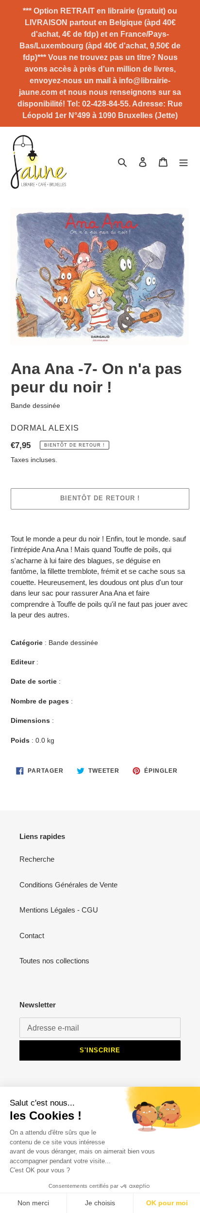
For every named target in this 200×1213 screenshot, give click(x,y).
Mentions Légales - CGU (58, 910)
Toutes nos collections (54, 961)
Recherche (36, 859)
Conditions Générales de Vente (68, 885)
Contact (31, 935)
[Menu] (183, 161)
